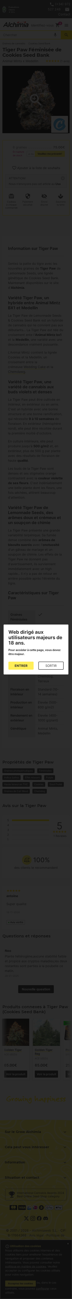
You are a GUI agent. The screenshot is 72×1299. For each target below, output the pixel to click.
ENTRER (21, 666)
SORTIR (51, 666)
